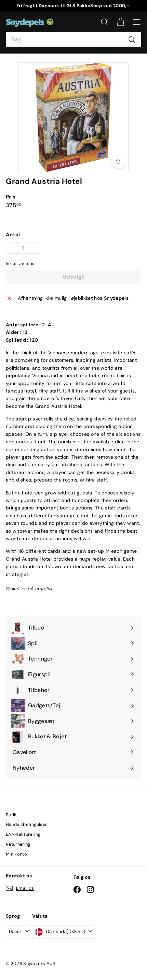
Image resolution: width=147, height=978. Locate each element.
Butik (11, 815)
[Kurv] (120, 22)
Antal (13, 234)
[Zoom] (118, 162)
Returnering (18, 844)
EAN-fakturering (23, 834)
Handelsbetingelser (26, 824)
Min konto (16, 854)
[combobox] (73, 39)
